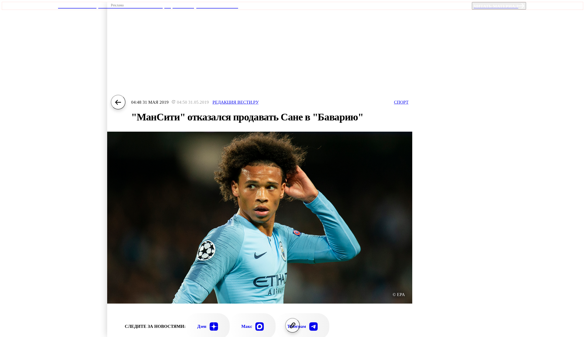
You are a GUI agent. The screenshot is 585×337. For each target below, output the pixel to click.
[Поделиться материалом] (292, 325)
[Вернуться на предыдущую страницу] (118, 102)
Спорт (401, 102)
